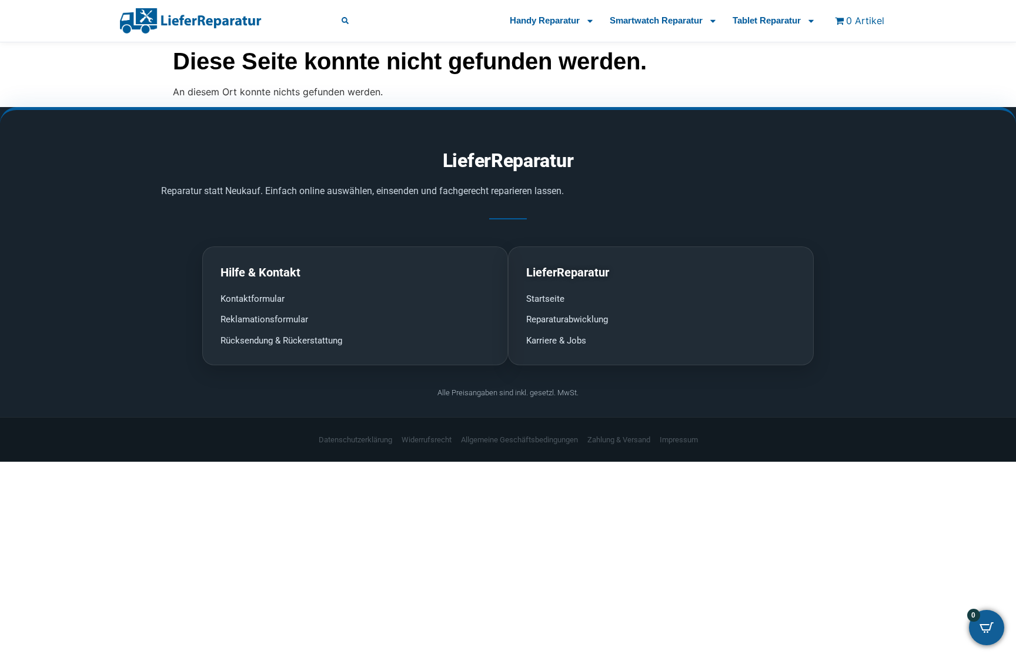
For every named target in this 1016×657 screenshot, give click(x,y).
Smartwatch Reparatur (656, 20)
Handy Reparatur (545, 20)
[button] (345, 21)
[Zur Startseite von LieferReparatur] (216, 20)
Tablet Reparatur (767, 20)
